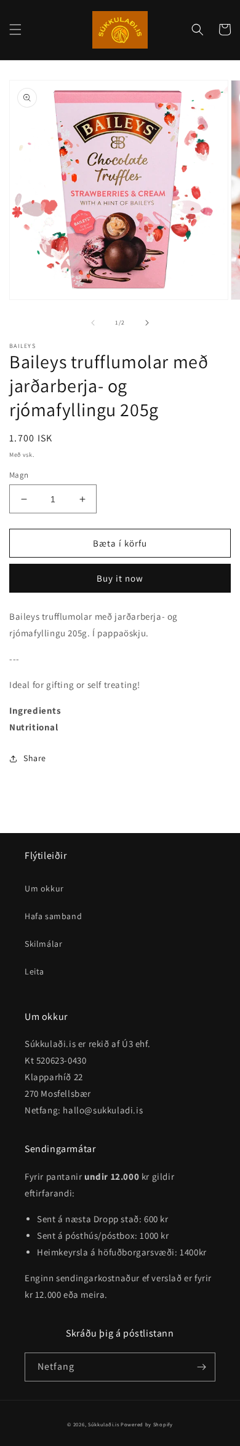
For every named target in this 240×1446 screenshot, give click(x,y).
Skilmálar (43, 943)
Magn (19, 475)
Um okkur (44, 888)
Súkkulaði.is (104, 1424)
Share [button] (34, 758)
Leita (34, 971)
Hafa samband (53, 916)
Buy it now (120, 578)
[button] (15, 29)
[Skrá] (201, 1367)
